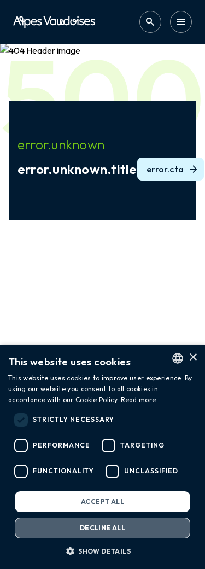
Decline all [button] (102, 528)
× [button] (193, 357)
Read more (138, 400)
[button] (102, 550)
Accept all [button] (102, 501)
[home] (54, 21)
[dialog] (102, 457)
